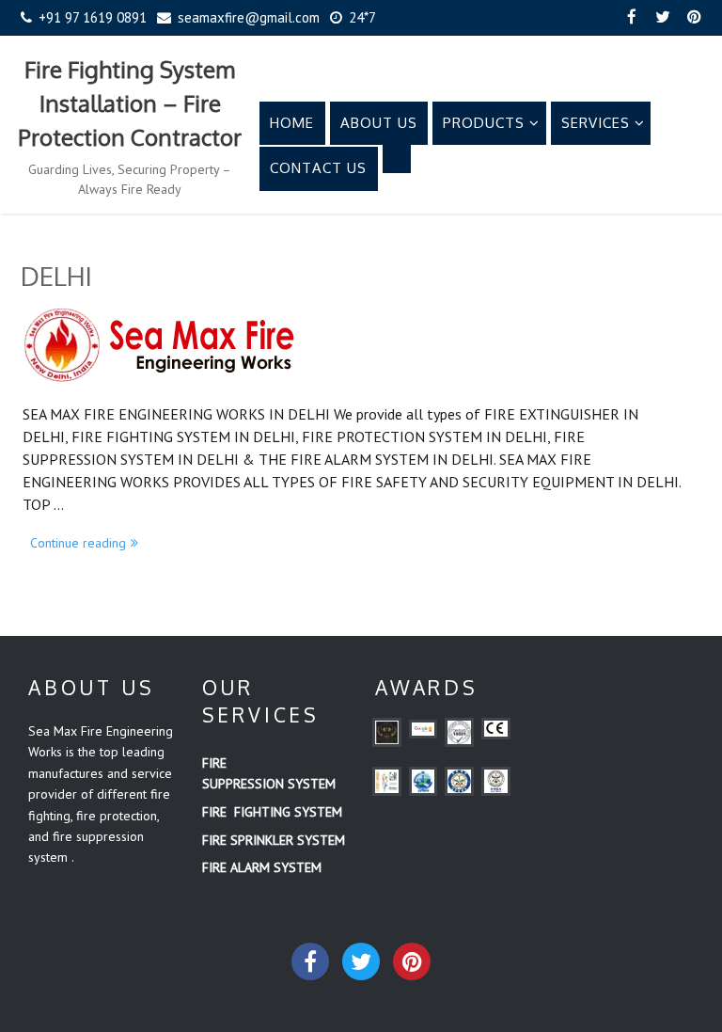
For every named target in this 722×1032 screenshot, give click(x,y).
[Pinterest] (694, 18)
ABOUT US (378, 123)
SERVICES (595, 123)
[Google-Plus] (412, 961)
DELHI (56, 276)
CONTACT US (318, 168)
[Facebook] (632, 18)
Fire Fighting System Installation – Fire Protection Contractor (130, 103)
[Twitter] (663, 18)
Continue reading (88, 541)
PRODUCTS (484, 123)
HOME (292, 123)
